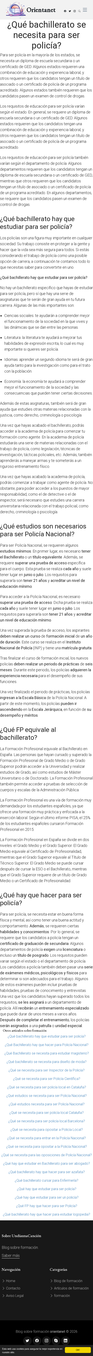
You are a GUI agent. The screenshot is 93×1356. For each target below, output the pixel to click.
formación (61, 1296)
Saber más (11, 1255)
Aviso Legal (14, 1296)
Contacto (12, 1288)
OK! (78, 1349)
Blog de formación (67, 1281)
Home (10, 1281)
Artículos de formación (71, 1288)
